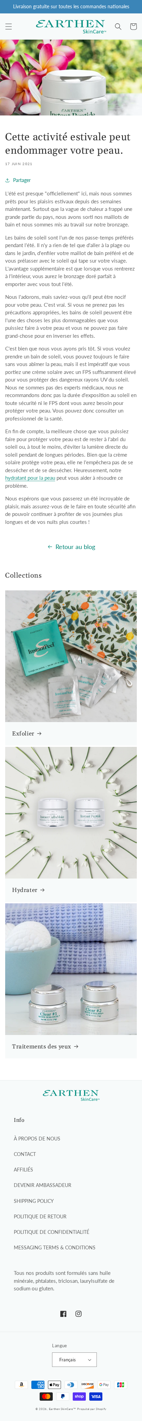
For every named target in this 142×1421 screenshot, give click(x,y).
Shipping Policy (34, 1201)
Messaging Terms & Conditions (54, 1247)
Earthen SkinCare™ (62, 1409)
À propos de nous (37, 1138)
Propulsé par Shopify (91, 1409)
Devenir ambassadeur (42, 1185)
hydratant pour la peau (30, 478)
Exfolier (23, 734)
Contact (25, 1154)
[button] (8, 26)
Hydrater (25, 890)
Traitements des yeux (41, 1046)
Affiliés (23, 1170)
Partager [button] (22, 180)
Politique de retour (40, 1216)
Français (67, 1359)
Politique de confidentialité (51, 1232)
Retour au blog (75, 546)
